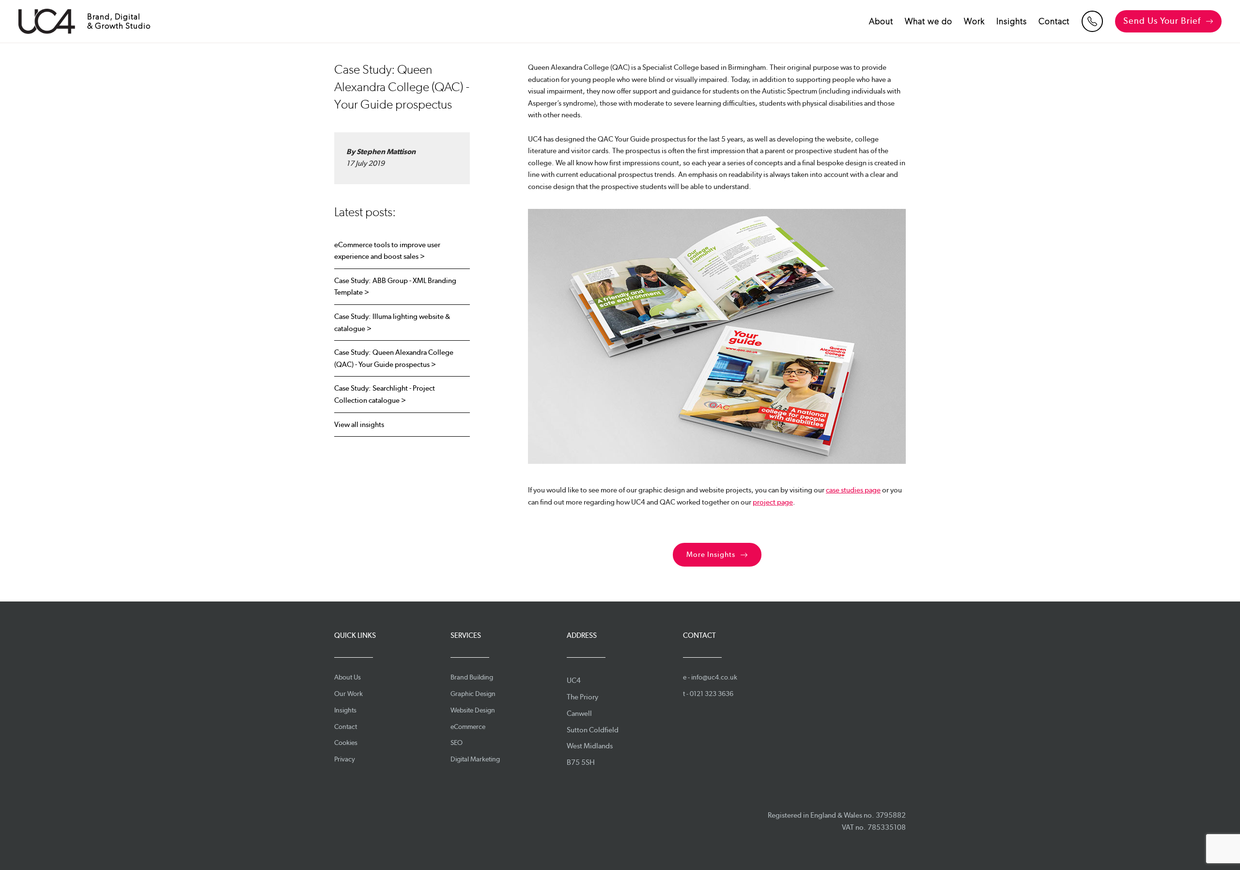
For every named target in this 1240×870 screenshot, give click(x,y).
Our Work (348, 693)
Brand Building (471, 677)
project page (773, 502)
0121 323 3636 (711, 693)
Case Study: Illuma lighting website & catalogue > (392, 322)
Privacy (344, 759)
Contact (1054, 21)
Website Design (472, 710)
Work (974, 21)
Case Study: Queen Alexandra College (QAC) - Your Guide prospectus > (393, 358)
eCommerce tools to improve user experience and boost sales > (387, 250)
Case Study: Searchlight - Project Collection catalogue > (384, 394)
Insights (1011, 21)
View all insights (359, 424)
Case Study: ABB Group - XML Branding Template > (395, 286)
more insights (710, 554)
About (881, 21)
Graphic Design (473, 693)
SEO (456, 742)
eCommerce (467, 726)
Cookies (345, 742)
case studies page (853, 490)
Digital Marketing (475, 759)
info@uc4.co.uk (714, 677)
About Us (347, 677)
